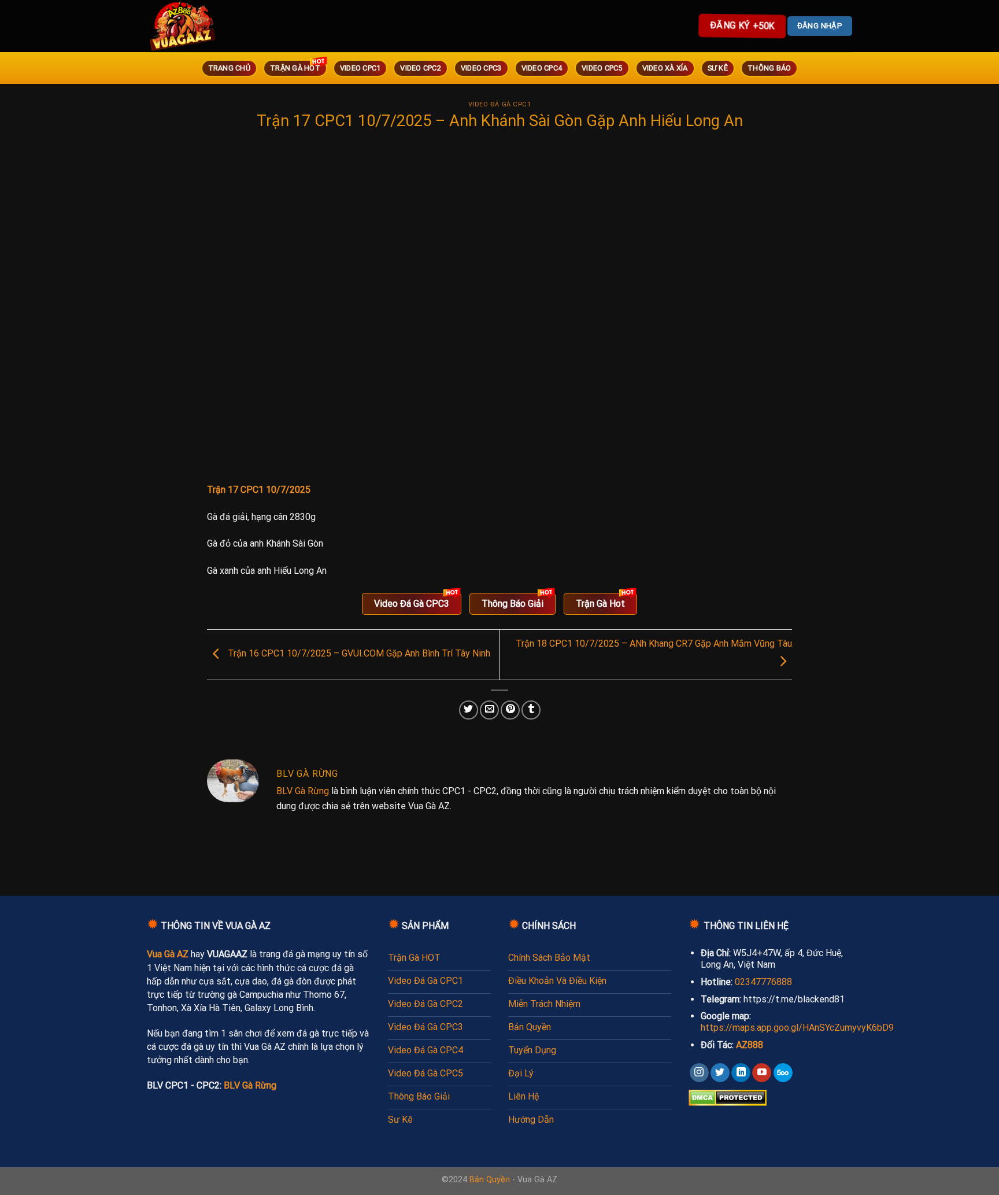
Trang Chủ (229, 68)
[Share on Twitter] (468, 710)
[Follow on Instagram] (699, 1073)
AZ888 (749, 1044)
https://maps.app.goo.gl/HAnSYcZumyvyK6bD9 (797, 1027)
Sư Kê (718, 68)
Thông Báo (769, 68)
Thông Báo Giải (512, 603)
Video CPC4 (542, 68)
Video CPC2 (420, 68)
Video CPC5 (602, 68)
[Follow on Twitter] (720, 1073)
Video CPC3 (481, 68)
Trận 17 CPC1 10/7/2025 (258, 489)
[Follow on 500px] (783, 1073)
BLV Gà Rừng (302, 790)
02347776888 (763, 981)
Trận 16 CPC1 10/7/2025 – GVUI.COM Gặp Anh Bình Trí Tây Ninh (357, 653)
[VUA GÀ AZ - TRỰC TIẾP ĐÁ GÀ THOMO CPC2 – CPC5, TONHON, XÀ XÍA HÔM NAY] (199, 26)
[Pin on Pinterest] (510, 710)
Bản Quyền (489, 1180)
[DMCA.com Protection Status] (728, 1097)
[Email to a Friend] (489, 710)
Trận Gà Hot (295, 68)
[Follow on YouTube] (761, 1073)
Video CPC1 (360, 68)
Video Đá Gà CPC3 (411, 603)
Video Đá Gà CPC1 (499, 104)
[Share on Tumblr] (531, 710)
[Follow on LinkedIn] (740, 1073)
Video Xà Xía (665, 68)
